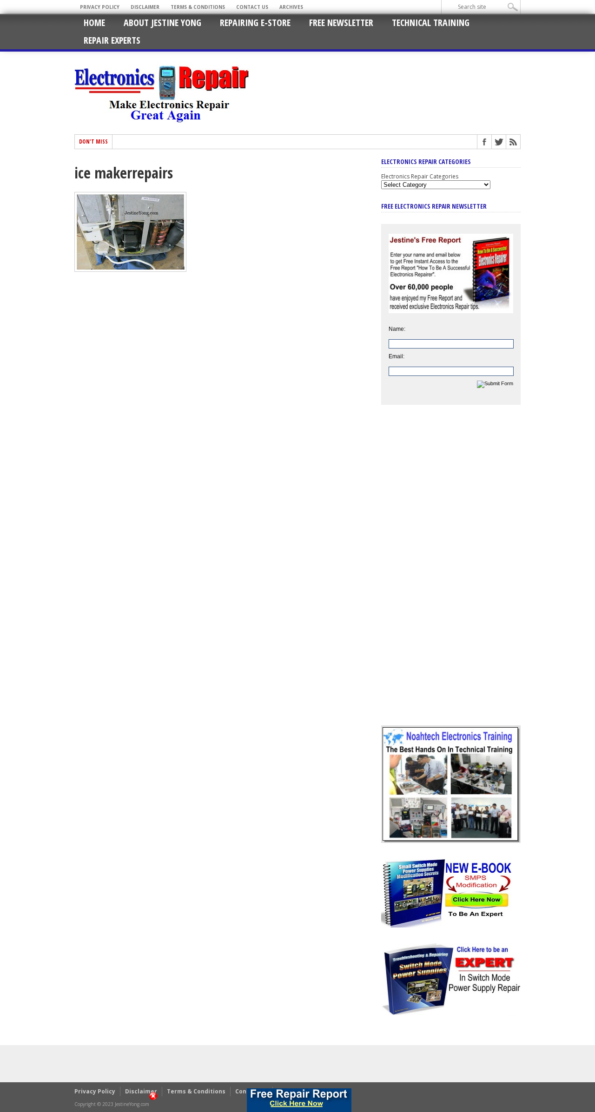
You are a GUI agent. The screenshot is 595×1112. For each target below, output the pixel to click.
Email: (396, 356)
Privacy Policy (99, 7)
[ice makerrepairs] (130, 269)
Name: (397, 329)
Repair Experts (112, 40)
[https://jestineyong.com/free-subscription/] (299, 1100)
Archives (291, 7)
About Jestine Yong (162, 22)
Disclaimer (145, 7)
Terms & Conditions (198, 7)
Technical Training (430, 22)
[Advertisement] (451, 572)
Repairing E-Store (255, 22)
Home (94, 22)
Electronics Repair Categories (419, 176)
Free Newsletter (341, 22)
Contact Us (252, 7)
